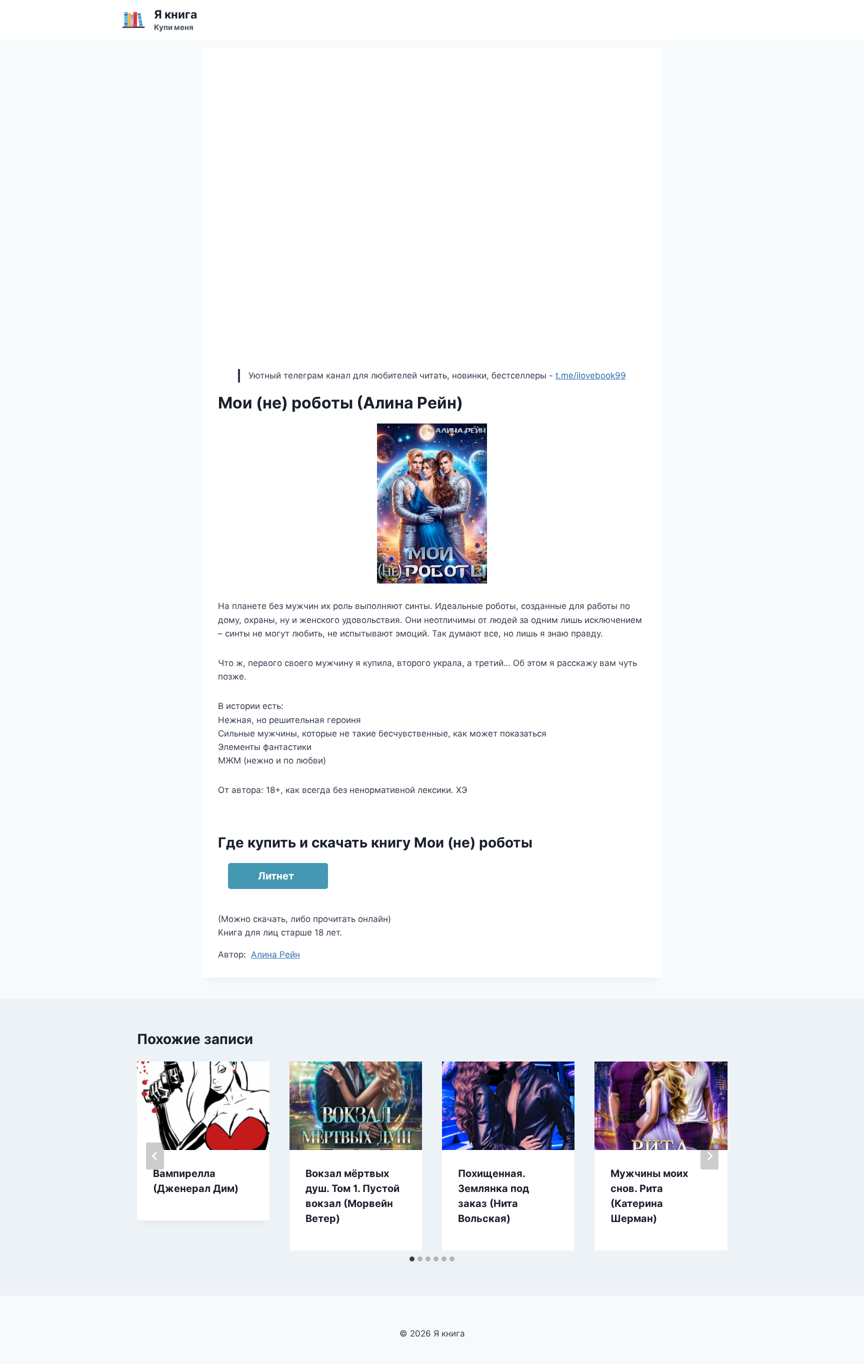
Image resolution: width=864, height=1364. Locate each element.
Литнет (276, 876)
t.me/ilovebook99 (591, 375)
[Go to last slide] (155, 1156)
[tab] (412, 1259)
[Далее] (709, 1156)
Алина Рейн (275, 955)
